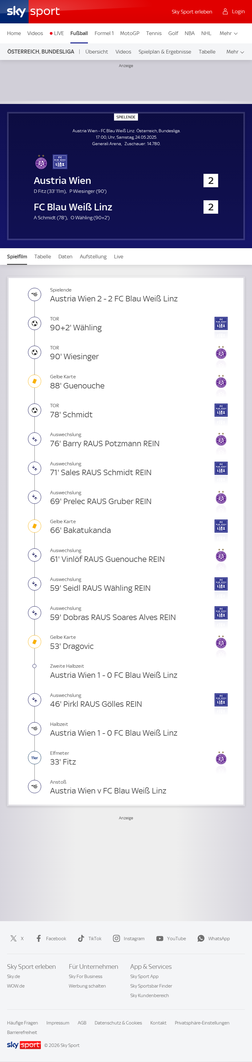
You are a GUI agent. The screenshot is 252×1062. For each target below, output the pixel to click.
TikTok (95, 938)
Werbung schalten (87, 986)
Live (118, 256)
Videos (35, 33)
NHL (206, 33)
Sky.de (13, 976)
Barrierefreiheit (22, 1032)
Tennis (154, 33)
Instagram (134, 938)
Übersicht (96, 52)
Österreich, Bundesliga (40, 51)
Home (14, 33)
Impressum (57, 1023)
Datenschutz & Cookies (118, 1023)
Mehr (226, 33)
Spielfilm (17, 256)
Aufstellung (93, 256)
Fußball (79, 33)
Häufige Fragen (22, 1023)
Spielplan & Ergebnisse (165, 52)
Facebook (56, 938)
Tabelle (207, 52)
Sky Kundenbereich (149, 995)
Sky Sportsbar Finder (151, 986)
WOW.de (16, 986)
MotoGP (130, 33)
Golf (173, 33)
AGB (82, 1023)
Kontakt (158, 1023)
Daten (65, 256)
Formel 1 (104, 33)
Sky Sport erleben (192, 12)
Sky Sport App (144, 976)
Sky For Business (85, 976)
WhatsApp (219, 938)
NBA (190, 33)
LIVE (59, 33)
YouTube (176, 938)
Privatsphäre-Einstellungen (202, 1023)
